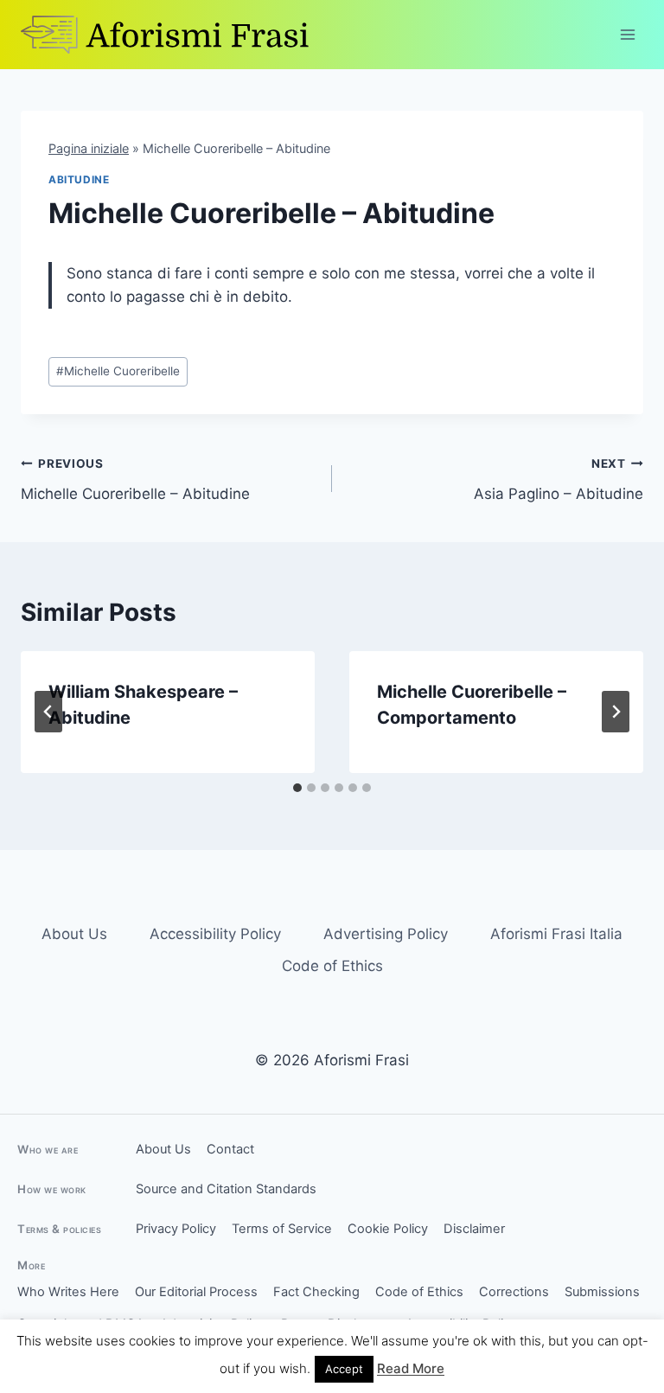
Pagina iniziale (88, 148)
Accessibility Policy (215, 934)
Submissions (602, 1292)
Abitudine (78, 179)
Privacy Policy (176, 1228)
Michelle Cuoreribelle (118, 371)
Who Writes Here (68, 1292)
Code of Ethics (332, 965)
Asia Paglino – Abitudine (558, 479)
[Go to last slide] (48, 711)
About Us (74, 934)
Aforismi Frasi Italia (556, 934)
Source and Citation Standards (226, 1189)
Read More (410, 1368)
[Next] (615, 711)
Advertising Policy (385, 934)
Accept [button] (344, 1369)
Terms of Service (282, 1228)
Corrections (514, 1292)
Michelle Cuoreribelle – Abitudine (135, 479)
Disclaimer (474, 1228)
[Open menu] (627, 34)
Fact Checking (316, 1292)
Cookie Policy (388, 1228)
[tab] (297, 787)
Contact (230, 1149)
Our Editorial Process (196, 1292)
